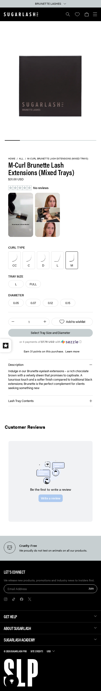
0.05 (16, 303)
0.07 (33, 303)
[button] (86, 14)
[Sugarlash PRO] (21, 14)
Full (33, 284)
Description (15, 364)
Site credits (37, 651)
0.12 (50, 303)
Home (11, 158)
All (21, 158)
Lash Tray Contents (21, 400)
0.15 (67, 303)
